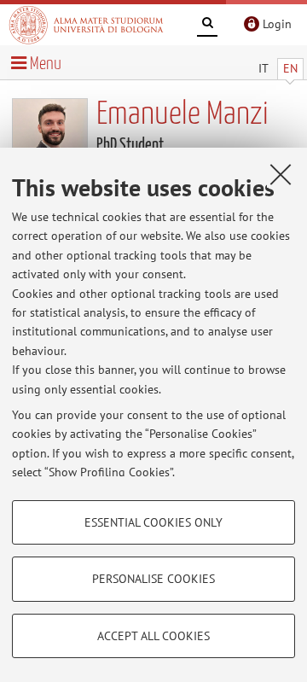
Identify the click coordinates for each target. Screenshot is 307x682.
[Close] (280, 174)
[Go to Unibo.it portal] (86, 24)
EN (290, 68)
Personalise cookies (153, 578)
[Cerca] (207, 26)
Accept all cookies (153, 636)
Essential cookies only (153, 522)
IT (263, 68)
